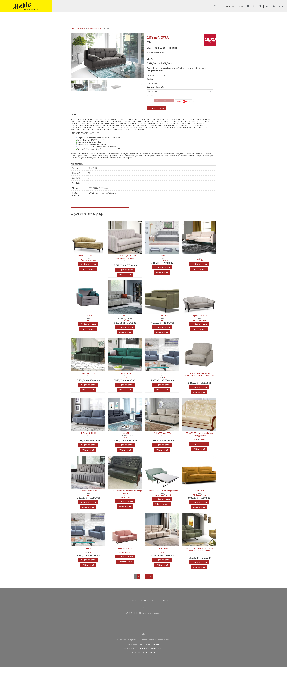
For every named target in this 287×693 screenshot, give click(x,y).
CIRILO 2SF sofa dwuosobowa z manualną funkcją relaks (199, 549)
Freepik (140, 644)
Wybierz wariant (125, 275)
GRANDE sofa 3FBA (88, 490)
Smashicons (142, 648)
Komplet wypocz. (123, 318)
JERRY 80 (88, 315)
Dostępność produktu (155, 71)
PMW (124, 320)
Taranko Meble (86, 260)
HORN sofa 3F (163, 548)
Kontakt (165, 601)
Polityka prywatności (127, 601)
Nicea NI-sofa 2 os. (125, 548)
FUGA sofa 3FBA (162, 315)
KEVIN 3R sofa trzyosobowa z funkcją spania (125, 491)
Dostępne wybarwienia (155, 87)
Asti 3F (126, 315)
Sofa (149, 42)
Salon (84, 28)
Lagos (94, 260)
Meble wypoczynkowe (94, 28)
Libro (125, 262)
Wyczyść (150, 95)
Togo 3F (88, 548)
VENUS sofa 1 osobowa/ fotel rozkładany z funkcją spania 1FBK (199, 374)
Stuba (196, 440)
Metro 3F (125, 433)
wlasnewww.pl (150, 652)
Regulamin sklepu (149, 601)
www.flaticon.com (153, 644)
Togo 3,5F (162, 373)
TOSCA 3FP (199, 490)
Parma (162, 255)
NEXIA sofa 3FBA (88, 433)
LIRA (199, 255)
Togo (164, 377)
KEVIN (128, 497)
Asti (127, 320)
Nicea (131, 552)
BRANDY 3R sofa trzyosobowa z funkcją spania (199, 434)
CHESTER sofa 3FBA (163, 433)
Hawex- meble (162, 260)
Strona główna (76, 28)
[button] (72, 55)
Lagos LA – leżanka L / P (88, 255)
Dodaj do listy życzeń (156, 108)
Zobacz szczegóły (88, 269)
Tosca (204, 495)
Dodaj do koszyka (164, 100)
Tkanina (150, 79)
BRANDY (202, 440)
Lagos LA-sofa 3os (200, 315)
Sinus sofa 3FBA (89, 373)
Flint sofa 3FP (126, 373)
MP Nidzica (200, 260)
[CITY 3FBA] (107, 55)
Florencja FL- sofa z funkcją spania (163, 490)
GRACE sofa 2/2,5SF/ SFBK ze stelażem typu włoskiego (126, 256)
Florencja (168, 495)
